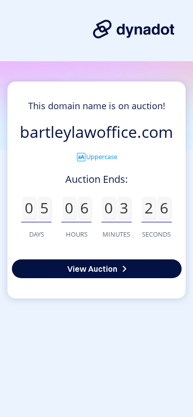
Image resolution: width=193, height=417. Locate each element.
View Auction (92, 269)
